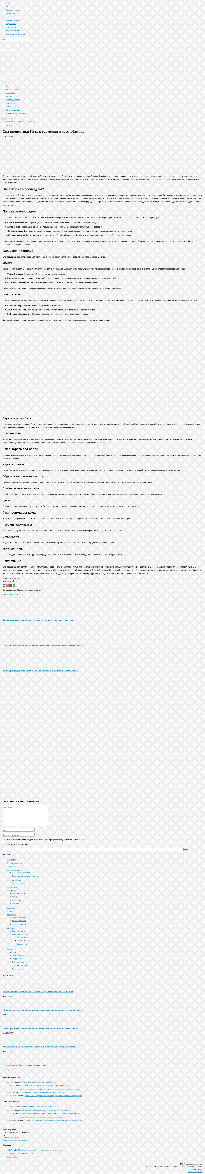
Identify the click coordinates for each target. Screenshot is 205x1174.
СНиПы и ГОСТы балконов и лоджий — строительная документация (34, 1150)
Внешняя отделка (19, 931)
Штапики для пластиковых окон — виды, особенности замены (46, 1085)
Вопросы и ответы (14, 863)
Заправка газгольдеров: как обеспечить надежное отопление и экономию (38, 620)
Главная (4, 119)
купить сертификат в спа (160, 179)
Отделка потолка (23, 940)
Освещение (16, 903)
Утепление (11, 952)
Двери (8, 6)
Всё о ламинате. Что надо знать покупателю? (24, 1065)
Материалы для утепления (16, 34)
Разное (8, 3)
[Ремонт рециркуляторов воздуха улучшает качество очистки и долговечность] (15, 666)
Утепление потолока (20, 965)
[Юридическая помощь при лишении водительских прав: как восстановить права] (15, 640)
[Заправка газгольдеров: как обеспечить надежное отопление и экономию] (15, 615)
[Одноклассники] (7, 585)
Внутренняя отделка (20, 934)
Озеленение (10, 13)
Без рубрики (12, 860)
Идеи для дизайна (14, 880)
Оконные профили (19, 924)
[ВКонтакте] (4, 585)
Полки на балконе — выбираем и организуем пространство (42, 1092)
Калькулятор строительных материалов (22, 1153)
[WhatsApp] (14, 585)
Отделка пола (11, 27)
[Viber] (10, 585)
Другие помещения (14, 870)
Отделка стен (11, 24)
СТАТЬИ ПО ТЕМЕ (11, 594)
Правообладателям (195, 1172)
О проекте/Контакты (11, 1137)
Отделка (10, 928)
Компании (11, 908)
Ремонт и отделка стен (21, 873)
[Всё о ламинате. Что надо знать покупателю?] (8, 1060)
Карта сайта (12, 1157)
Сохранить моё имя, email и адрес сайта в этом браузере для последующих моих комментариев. (45, 839)
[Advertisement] (102, 155)
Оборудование (17, 959)
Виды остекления (19, 917)
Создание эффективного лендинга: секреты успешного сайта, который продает (49, 1089)
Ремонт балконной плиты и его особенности (39, 1082)
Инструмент (12, 887)
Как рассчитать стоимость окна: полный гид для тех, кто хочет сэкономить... (40, 1047)
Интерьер (11, 891)
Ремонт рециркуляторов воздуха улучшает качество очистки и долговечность (40, 670)
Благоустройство (12, 10)
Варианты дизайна (13, 31)
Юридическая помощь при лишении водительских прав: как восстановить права (42, 645)
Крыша (10, 911)
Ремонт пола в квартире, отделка (25, 876)
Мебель (9, 17)
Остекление (11, 915)
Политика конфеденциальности (15, 1140)
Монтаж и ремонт (13, 20)
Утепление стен (18, 969)
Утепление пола (18, 962)
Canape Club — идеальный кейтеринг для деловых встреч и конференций (53, 1096)
